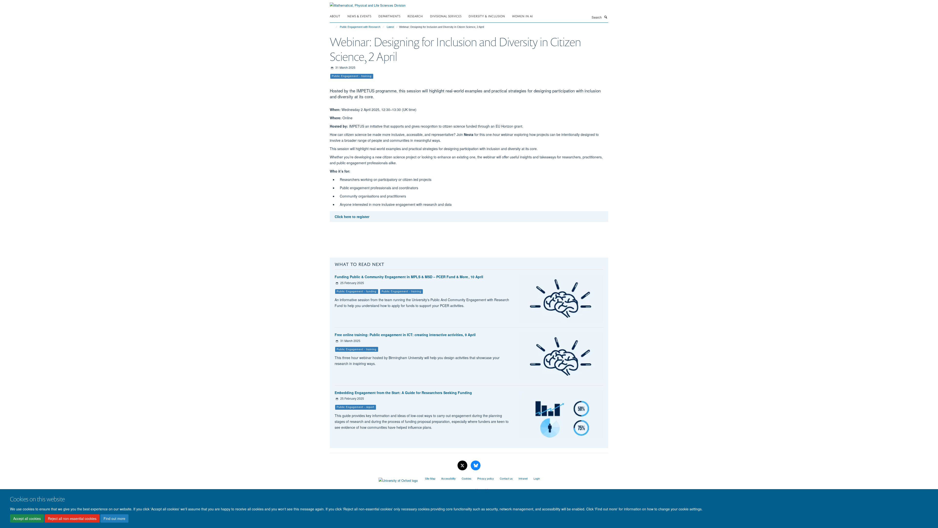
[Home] (334, 27)
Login (536, 478)
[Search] (605, 17)
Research (415, 15)
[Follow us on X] (463, 465)
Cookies (466, 478)
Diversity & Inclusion (487, 15)
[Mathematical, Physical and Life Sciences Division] (367, 3)
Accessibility (448, 478)
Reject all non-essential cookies (72, 518)
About (335, 15)
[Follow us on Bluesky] (475, 465)
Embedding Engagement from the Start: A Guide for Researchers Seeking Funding (403, 392)
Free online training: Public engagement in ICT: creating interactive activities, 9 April (405, 334)
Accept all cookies (27, 518)
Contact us (506, 478)
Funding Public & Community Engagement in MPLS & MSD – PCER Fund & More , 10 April (409, 276)
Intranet (523, 478)
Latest (390, 26)
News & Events (359, 15)
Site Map (430, 478)
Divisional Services (445, 15)
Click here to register (352, 216)
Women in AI (522, 15)
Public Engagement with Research (360, 26)
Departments (389, 15)
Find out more (114, 518)
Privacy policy (485, 478)
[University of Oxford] (374, 479)
